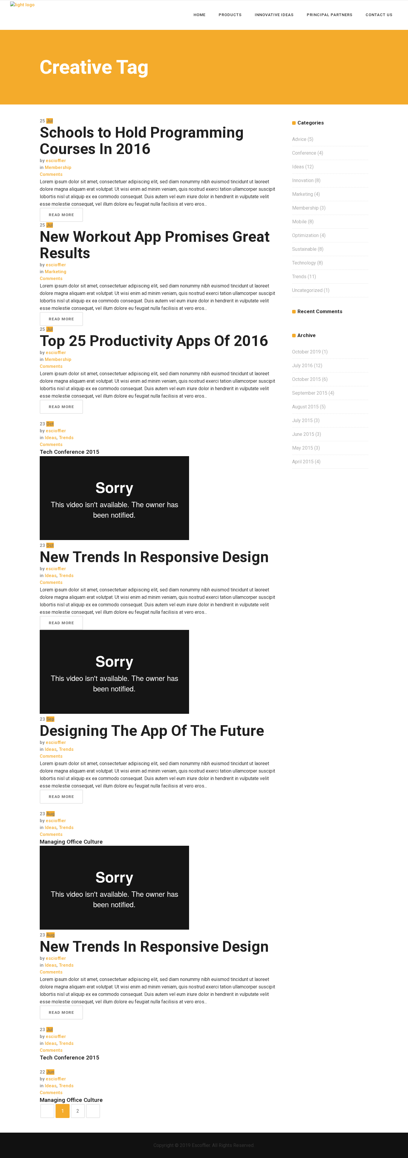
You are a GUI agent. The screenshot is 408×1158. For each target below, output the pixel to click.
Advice (299, 139)
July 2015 (302, 420)
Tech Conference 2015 (69, 451)
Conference (304, 153)
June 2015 (303, 434)
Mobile (299, 221)
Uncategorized (307, 290)
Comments (51, 174)
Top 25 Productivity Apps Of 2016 (154, 341)
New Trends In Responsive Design (154, 557)
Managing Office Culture (71, 841)
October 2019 (306, 352)
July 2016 (302, 365)
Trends (66, 437)
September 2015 (309, 393)
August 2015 (305, 407)
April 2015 (303, 462)
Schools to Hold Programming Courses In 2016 (142, 141)
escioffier (56, 160)
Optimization (305, 235)
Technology (304, 263)
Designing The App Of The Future (152, 730)
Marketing (55, 271)
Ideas (50, 437)
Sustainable (304, 249)
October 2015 (306, 379)
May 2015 (302, 448)
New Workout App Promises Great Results (155, 245)
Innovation (303, 180)
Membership (58, 167)
